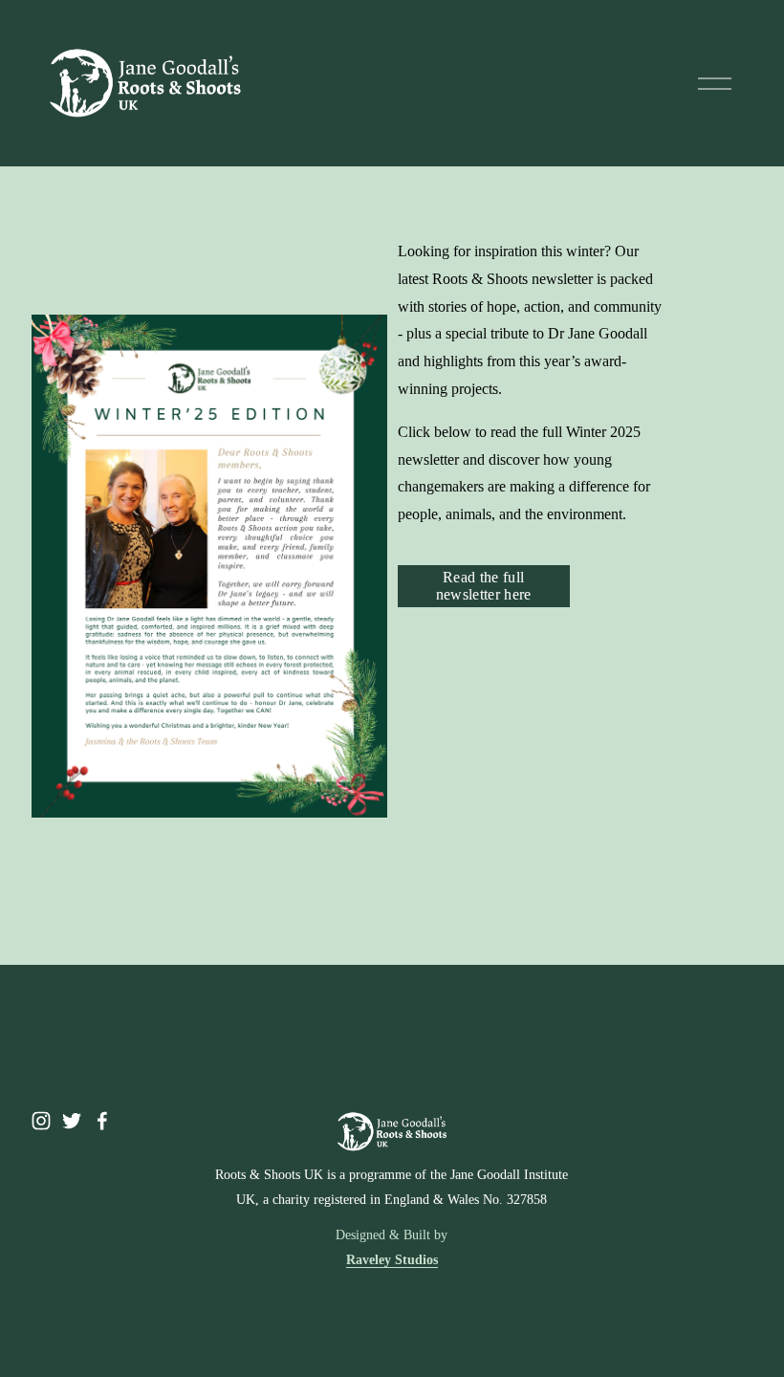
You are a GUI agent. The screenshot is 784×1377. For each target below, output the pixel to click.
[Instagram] (41, 1120)
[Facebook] (102, 1120)
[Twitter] (71, 1120)
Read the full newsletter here (484, 585)
